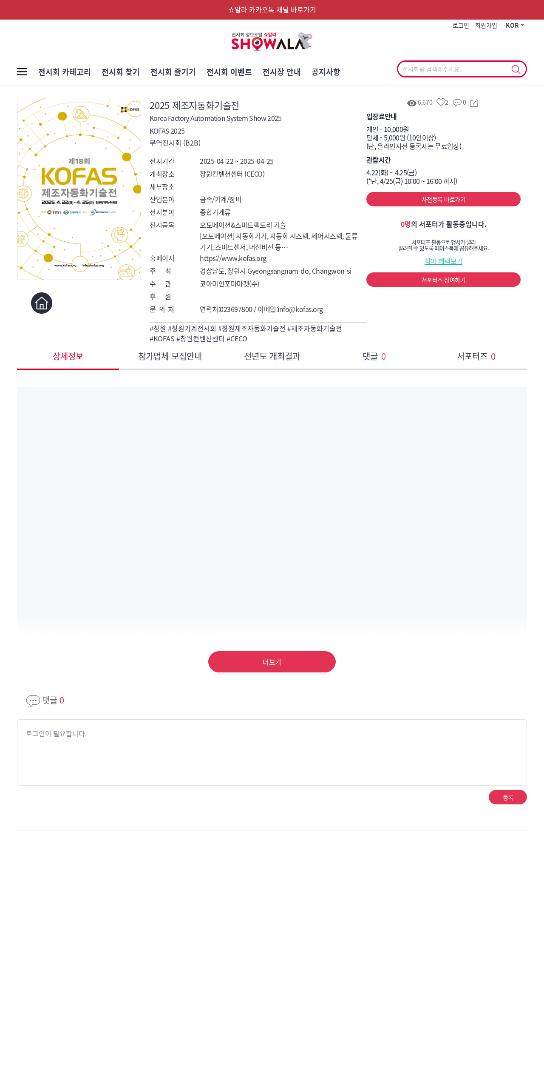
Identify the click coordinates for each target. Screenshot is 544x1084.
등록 (508, 797)
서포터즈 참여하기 (443, 279)
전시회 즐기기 (173, 71)
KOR (512, 25)
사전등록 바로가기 (443, 199)
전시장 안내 (282, 71)
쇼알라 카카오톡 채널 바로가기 (272, 9)
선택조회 (516, 69)
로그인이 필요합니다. (56, 733)
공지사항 (326, 71)
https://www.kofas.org (233, 258)
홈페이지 (41, 303)
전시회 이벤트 (229, 71)
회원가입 (486, 25)
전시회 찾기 (121, 71)
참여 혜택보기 (444, 261)
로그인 (461, 25)
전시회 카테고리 (64, 71)
